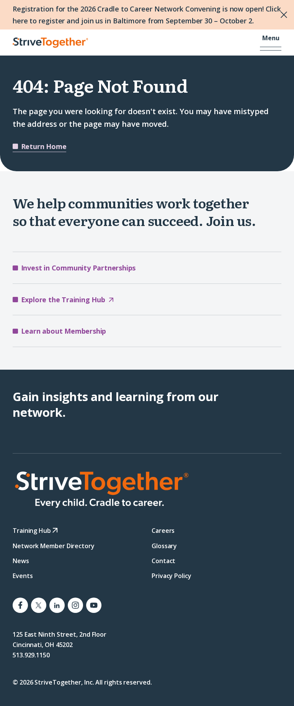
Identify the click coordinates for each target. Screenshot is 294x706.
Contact (163, 560)
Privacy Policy (171, 575)
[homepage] (147, 489)
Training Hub (32, 530)
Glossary (164, 545)
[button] (270, 42)
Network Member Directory (54, 545)
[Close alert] (279, 14)
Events (23, 575)
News (21, 560)
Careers (163, 530)
